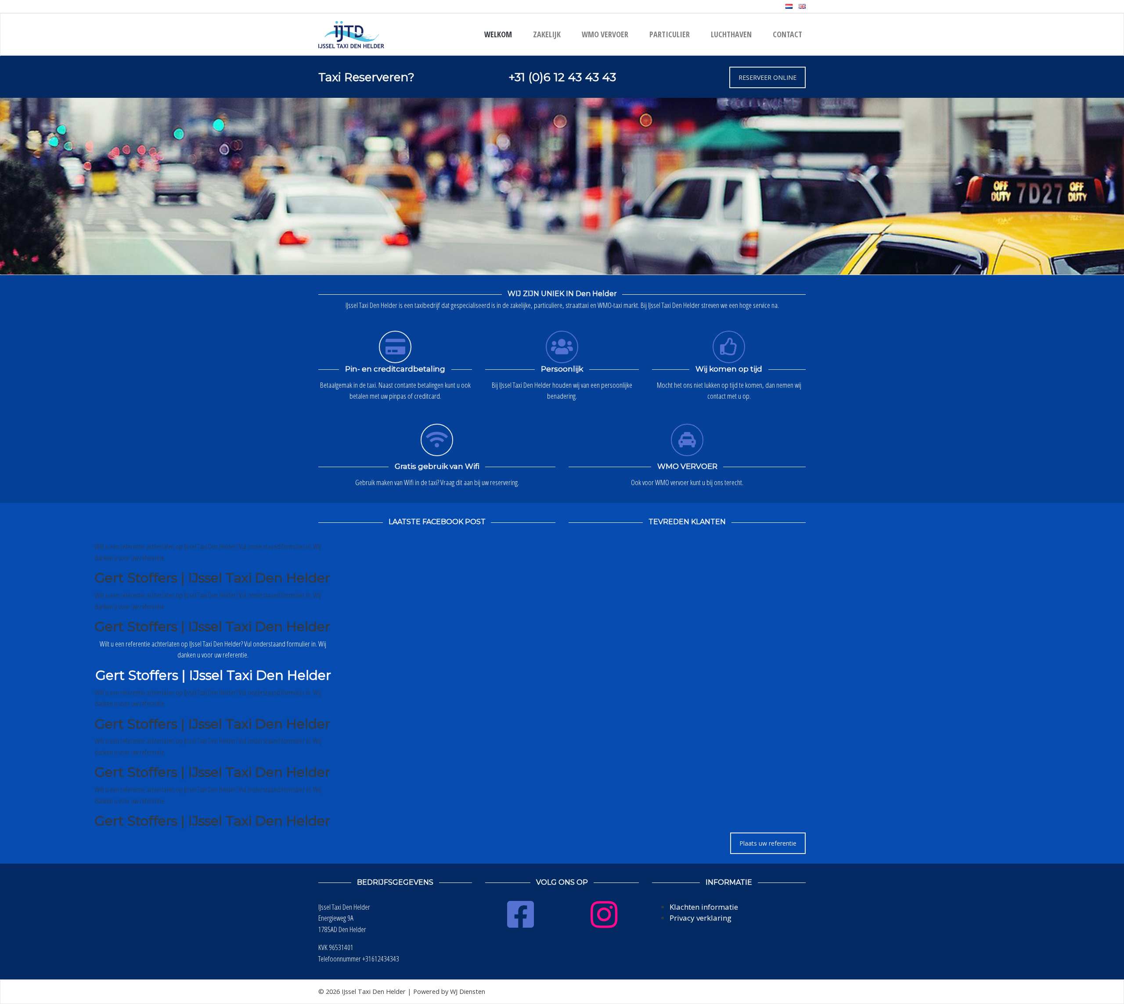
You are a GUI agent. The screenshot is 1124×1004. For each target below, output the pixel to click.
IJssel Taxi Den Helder (374, 991)
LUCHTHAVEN (731, 34)
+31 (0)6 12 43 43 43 (562, 77)
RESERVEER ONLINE (767, 77)
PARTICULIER (669, 34)
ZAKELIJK (547, 34)
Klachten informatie (704, 907)
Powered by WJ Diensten (449, 991)
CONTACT (787, 34)
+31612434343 (380, 959)
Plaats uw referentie (767, 843)
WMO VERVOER (605, 34)
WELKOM (498, 34)
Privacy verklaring (700, 918)
